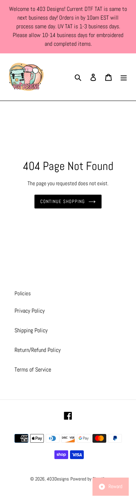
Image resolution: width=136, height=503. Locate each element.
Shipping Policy (31, 330)
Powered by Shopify (88, 479)
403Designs (58, 479)
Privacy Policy (30, 311)
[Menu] (123, 77)
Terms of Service (33, 369)
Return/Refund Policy (38, 350)
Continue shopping (62, 201)
